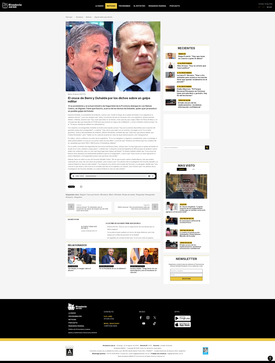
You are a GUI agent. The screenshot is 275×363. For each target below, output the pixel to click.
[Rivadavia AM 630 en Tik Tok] (154, 323)
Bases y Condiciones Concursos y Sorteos (82, 332)
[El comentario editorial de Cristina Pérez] (172, 221)
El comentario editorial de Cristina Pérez (190, 221)
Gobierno (70, 197)
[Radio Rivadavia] (77, 306)
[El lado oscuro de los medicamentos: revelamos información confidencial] (172, 245)
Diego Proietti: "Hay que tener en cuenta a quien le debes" (191, 57)
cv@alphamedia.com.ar (175, 353)
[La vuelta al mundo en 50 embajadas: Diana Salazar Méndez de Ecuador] (172, 232)
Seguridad (140, 195)
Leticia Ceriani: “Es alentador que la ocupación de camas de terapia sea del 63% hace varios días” (92, 208)
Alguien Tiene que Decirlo (90, 195)
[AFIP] (205, 351)
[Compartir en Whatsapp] (81, 186)
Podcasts (72, 323)
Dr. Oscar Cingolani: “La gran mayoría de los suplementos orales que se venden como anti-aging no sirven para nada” (186, 209)
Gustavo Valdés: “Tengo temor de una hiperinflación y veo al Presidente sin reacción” (143, 270)
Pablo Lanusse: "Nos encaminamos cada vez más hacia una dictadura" (134, 208)
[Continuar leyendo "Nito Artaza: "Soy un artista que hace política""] (170, 65)
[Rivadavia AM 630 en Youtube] (143, 323)
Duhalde (118, 195)
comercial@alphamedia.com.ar (138, 353)
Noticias (72, 319)
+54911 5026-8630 (110, 326)
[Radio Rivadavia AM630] (12, 5)
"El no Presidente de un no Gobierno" (112, 268)
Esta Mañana (72, 266)
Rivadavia (104, 195)
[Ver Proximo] (155, 207)
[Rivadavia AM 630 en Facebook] (142, 317)
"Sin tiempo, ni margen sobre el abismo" (79, 269)
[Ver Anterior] (71, 207)
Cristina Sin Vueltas (106, 266)
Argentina (78, 197)
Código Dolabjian (184, 100)
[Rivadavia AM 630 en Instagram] (149, 317)
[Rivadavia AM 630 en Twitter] (156, 317)
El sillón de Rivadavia (185, 63)
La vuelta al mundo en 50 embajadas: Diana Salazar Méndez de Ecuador (190, 234)
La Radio (72, 313)
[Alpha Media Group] (69, 351)
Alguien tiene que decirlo (89, 227)
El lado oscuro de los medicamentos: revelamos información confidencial (190, 105)
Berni (112, 195)
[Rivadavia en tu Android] (182, 318)
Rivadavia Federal (76, 326)
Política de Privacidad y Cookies (79, 329)
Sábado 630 (182, 54)
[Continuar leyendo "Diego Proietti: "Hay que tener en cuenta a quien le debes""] (171, 56)
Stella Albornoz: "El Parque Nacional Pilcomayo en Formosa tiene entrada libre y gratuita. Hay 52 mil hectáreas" (192, 92)
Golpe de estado (129, 195)
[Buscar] (207, 148)
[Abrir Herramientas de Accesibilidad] (270, 358)
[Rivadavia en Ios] (182, 324)
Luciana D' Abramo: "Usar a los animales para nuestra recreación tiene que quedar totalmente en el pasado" (192, 78)
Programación (75, 316)
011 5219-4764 (109, 319)
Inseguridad (150, 195)
